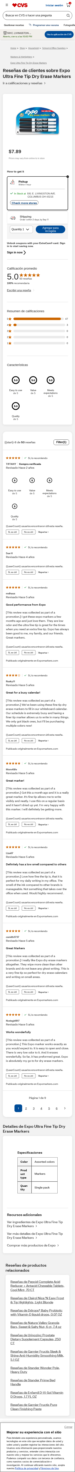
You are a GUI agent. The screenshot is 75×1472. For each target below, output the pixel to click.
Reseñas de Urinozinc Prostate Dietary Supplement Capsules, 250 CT (35, 1339)
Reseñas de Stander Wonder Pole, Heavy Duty (35, 1370)
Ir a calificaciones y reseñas (22, 83)
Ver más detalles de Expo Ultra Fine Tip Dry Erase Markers (35, 1235)
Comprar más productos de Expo (31, 1245)
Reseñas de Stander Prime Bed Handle (32, 1382)
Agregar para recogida (50, 229)
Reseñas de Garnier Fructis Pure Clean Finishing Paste (33, 1407)
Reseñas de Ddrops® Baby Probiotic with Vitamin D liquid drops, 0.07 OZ (36, 1312)
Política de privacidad (26, 1468)
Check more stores (24, 203)
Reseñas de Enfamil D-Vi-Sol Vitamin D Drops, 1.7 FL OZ (36, 1394)
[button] (10, 1108)
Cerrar (68, 1427)
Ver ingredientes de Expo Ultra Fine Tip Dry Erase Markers (35, 1224)
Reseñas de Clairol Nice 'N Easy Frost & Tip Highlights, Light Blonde (37, 1300)
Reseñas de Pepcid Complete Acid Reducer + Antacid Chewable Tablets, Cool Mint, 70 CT (37, 1286)
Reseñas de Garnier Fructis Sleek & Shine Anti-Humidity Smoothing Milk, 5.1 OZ (37, 1355)
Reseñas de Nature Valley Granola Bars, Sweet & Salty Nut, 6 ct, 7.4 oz (35, 1325)
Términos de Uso (49, 1468)
